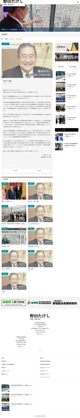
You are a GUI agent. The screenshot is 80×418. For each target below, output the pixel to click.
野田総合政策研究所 (45, 364)
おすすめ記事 (72, 66)
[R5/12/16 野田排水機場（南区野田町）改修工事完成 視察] (14, 213)
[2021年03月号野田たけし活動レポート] (60, 108)
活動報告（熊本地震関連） (8, 364)
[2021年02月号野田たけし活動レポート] (60, 119)
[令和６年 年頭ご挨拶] (40, 191)
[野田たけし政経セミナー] (14, 191)
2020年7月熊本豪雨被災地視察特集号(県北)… (71, 144)
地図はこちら (40, 334)
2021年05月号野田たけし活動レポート (71, 85)
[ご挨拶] (14, 281)
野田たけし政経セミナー (8, 201)
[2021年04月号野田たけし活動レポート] (60, 97)
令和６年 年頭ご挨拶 (33, 201)
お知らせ (10, 83)
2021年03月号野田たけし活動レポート (71, 107)
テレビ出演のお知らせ (33, 223)
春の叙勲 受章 (5, 246)
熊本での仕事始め (6, 268)
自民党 (41, 358)
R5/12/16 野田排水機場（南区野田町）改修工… (14, 223)
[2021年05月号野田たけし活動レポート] (60, 86)
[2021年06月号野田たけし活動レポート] (60, 75)
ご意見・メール (5, 370)
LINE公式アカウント (45, 374)
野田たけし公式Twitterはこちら (10, 165)
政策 (3, 358)
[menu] (78, 2)
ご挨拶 (3, 291)
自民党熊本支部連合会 (45, 361)
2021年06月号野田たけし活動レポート (71, 74)
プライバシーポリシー (45, 377)
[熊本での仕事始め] (14, 258)
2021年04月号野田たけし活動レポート (71, 96)
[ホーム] (2, 39)
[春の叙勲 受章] (14, 236)
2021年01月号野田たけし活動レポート (70, 135)
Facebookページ (44, 370)
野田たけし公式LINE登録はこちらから (12, 161)
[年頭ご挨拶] (40, 258)
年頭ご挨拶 (30, 268)
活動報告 (4, 183)
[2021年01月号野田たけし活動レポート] (59, 137)
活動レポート (5, 374)
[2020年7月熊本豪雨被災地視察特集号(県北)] (59, 146)
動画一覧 (4, 367)
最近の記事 (61, 66)
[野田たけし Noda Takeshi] (40, 321)
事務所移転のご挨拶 (33, 246)
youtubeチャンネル (44, 367)
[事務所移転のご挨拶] (40, 236)
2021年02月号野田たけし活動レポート (71, 118)
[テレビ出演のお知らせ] (40, 213)
